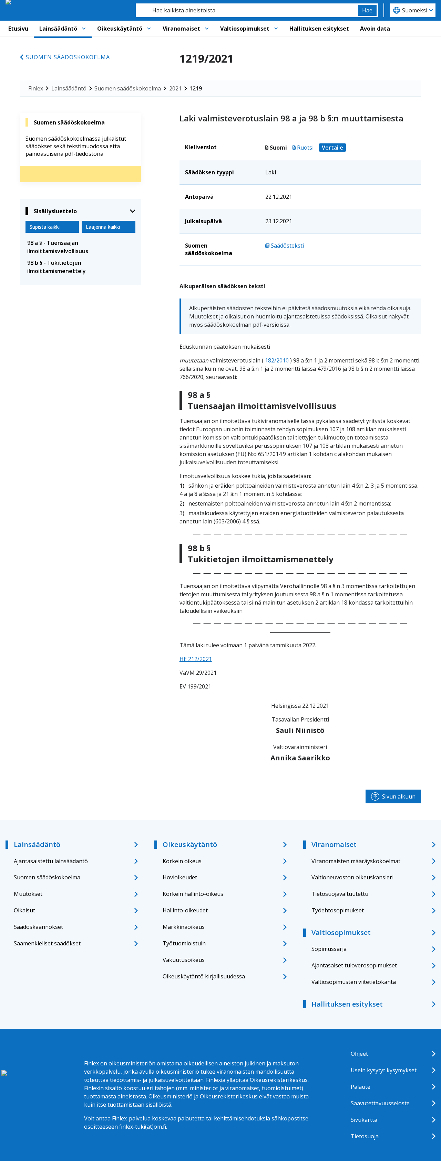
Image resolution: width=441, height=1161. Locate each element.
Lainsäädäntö (58, 28)
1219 (195, 88)
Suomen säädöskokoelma (68, 57)
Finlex (35, 88)
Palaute (360, 1087)
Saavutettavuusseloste (380, 1103)
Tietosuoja (365, 1136)
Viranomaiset (181, 28)
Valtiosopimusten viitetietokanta (353, 982)
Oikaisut (24, 910)
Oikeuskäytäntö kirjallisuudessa (204, 976)
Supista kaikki (45, 227)
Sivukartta (364, 1120)
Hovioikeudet (180, 877)
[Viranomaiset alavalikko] (207, 28)
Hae (367, 10)
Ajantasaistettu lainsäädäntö (51, 861)
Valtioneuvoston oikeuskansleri (352, 877)
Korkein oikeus (182, 861)
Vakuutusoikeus (184, 960)
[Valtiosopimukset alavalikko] (276, 28)
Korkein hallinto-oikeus (193, 894)
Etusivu (18, 28)
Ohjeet (359, 1053)
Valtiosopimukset (244, 28)
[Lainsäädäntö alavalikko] (84, 28)
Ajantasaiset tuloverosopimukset (354, 965)
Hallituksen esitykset (319, 28)
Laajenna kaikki (103, 227)
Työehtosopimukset (337, 910)
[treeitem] (80, 247)
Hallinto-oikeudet (185, 910)
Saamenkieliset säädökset (47, 943)
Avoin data (375, 28)
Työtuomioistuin (184, 943)
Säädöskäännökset (38, 927)
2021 (175, 88)
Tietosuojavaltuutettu (339, 894)
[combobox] (247, 10)
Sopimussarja (329, 949)
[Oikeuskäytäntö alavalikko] (149, 28)
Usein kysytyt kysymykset (384, 1070)
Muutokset (28, 894)
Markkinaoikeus (184, 927)
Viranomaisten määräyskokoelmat (355, 861)
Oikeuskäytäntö (119, 28)
